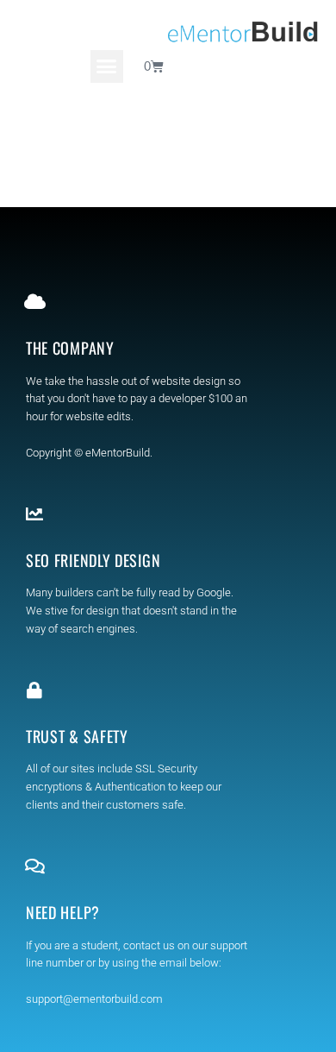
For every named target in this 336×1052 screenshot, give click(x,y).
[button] (106, 66)
